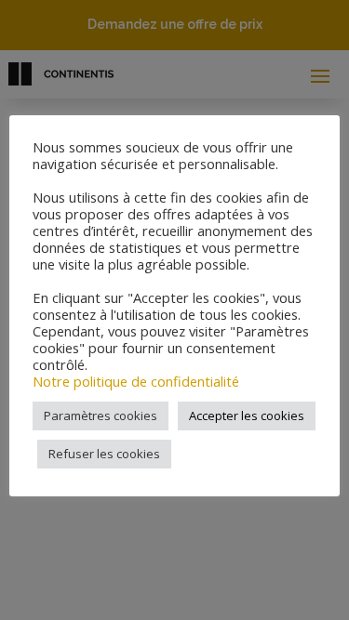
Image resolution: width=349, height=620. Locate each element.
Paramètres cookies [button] (100, 415)
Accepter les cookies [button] (246, 415)
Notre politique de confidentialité (136, 381)
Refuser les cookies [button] (104, 453)
